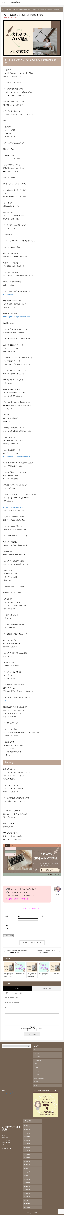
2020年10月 (27, 1200)
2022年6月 (27, 1147)
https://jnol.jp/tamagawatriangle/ (13, 507)
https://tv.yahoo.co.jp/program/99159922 (16, 317)
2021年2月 (27, 1193)
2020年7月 (27, 1204)
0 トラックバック (46, 988)
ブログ (36, 1067)
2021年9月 (27, 1179)
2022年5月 (27, 1150)
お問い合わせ (5, 1145)
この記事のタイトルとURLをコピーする (32, 942)
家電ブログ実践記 (39, 1078)
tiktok (35, 1049)
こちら (5, 701)
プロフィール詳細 (6, 1142)
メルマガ (36, 1074)
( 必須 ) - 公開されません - (12, 1002)
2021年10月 (27, 1175)
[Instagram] (7, 1148)
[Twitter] (5, 1148)
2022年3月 (27, 1157)
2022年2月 (27, 1161)
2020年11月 (27, 1196)
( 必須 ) (12, 997)
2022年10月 (27, 1133)
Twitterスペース (38, 1053)
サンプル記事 (37, 1060)
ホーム (3, 1135)
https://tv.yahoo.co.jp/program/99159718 (16, 456)
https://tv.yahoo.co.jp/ (10, 294)
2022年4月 (27, 1154)
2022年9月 (27, 1136)
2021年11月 (27, 1172)
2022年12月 (27, 1126)
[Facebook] (2, 1148)
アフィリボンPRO (6, 1140)
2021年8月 (27, 1182)
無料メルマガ (5, 1137)
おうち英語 (37, 1056)
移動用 (36, 1081)
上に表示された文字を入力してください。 (32, 1028)
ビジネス (36, 1064)
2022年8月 (27, 1140)
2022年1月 (27, 1165)
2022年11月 (27, 1129)
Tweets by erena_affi (7, 1093)
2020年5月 (27, 1207)
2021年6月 (27, 1189)
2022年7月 (27, 1143)
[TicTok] (10, 1148)
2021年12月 (27, 1168)
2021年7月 (27, 1186)
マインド (36, 1071)
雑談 (35, 1085)
